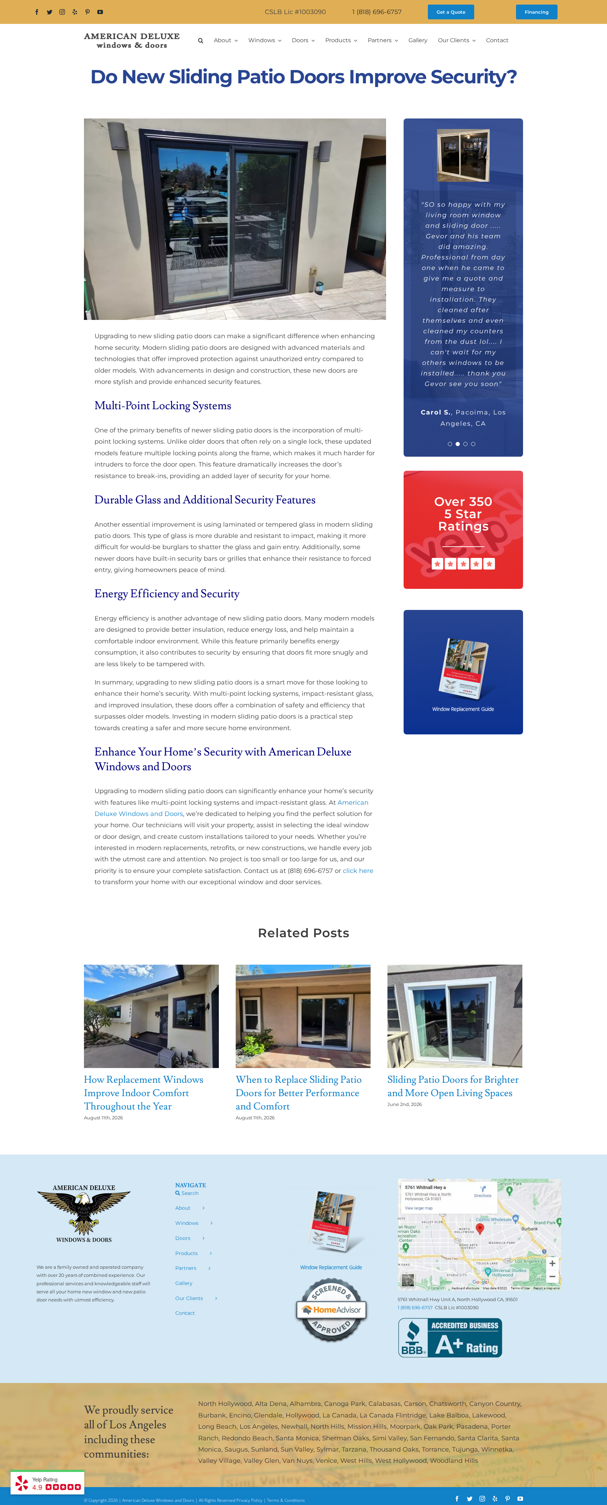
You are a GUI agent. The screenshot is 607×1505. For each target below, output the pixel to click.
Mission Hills (367, 1426)
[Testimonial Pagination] (450, 411)
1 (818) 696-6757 (377, 12)
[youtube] (100, 12)
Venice (326, 1461)
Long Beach (217, 1426)
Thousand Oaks (394, 1449)
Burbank (212, 1415)
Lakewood (488, 1415)
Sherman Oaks (345, 1438)
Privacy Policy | (251, 1500)
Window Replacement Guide (331, 1267)
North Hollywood (225, 1404)
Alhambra (305, 1404)
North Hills (327, 1426)
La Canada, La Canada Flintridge (374, 1415)
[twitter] (49, 12)
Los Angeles (259, 1426)
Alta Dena (271, 1404)
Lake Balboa (449, 1415)
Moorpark (405, 1426)
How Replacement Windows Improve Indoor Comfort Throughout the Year (143, 1093)
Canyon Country (494, 1404)
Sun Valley (297, 1449)
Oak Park (438, 1426)
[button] (200, 40)
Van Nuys (297, 1461)
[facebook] (37, 12)
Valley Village (219, 1461)
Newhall (294, 1426)
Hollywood (302, 1415)
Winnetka (497, 1449)
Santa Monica (297, 1438)
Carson (415, 1404)
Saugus (236, 1449)
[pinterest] (87, 12)
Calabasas (384, 1404)
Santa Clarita (477, 1438)
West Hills (356, 1461)
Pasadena (472, 1426)
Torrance (435, 1449)
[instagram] (62, 12)
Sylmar (327, 1449)
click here (358, 871)
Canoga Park (344, 1404)
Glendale (268, 1415)
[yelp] (75, 12)
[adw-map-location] (479, 1182)
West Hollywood (401, 1461)
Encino (240, 1415)
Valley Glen (261, 1461)
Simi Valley (389, 1438)
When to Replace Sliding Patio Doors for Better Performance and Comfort (299, 1093)
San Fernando (432, 1438)
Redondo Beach (247, 1438)
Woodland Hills (454, 1461)
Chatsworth (447, 1404)
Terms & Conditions (286, 1500)
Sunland (264, 1449)
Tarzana (354, 1449)
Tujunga (465, 1449)
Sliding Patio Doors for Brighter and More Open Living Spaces (453, 1086)
